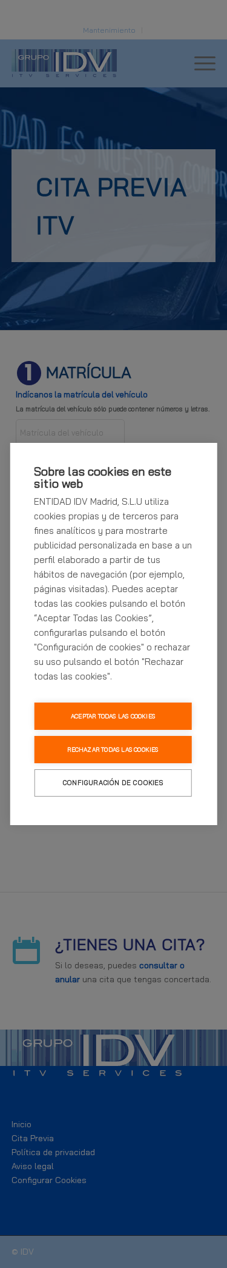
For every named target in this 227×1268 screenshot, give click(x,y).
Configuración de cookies (112, 782)
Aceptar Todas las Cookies (113, 716)
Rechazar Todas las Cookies (112, 750)
